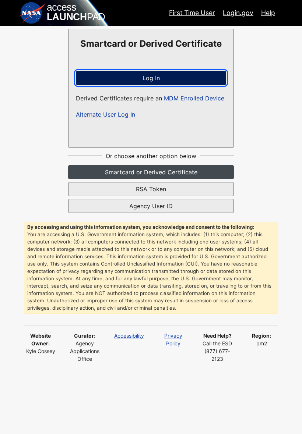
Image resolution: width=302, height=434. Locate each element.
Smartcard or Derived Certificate (151, 172)
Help (268, 13)
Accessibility (129, 335)
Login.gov (238, 13)
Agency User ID (151, 206)
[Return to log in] (62, 12)
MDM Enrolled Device (194, 98)
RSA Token (151, 189)
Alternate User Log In (105, 114)
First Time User (192, 13)
